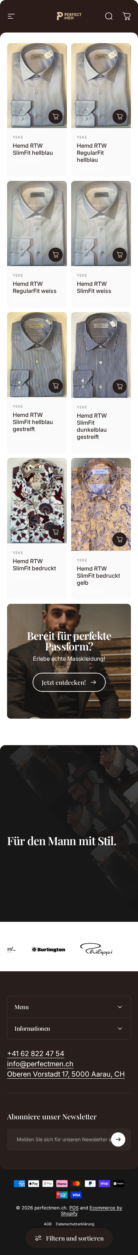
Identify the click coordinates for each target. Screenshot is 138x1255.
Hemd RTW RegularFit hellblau (92, 152)
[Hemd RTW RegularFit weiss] (37, 223)
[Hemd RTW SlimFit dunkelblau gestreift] (101, 355)
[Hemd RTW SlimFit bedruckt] (37, 500)
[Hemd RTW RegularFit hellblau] (101, 85)
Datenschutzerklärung (75, 1224)
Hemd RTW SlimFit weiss (94, 287)
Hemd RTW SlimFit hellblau (33, 149)
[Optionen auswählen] (55, 117)
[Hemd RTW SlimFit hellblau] (37, 85)
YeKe (18, 137)
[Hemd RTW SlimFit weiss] (101, 223)
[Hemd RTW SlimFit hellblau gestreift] (37, 354)
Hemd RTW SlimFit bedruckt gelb (98, 575)
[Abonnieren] (118, 1139)
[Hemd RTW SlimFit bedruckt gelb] (101, 504)
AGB (48, 1224)
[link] (69, 682)
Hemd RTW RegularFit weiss (35, 287)
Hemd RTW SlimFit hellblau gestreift (33, 421)
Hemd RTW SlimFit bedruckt (34, 565)
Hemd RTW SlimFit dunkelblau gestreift (92, 426)
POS (74, 1207)
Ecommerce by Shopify (91, 1210)
